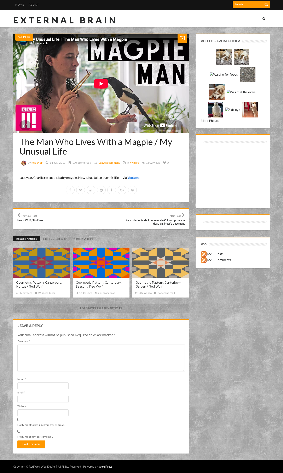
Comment (23, 341)
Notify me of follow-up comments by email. (41, 424)
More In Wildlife (83, 238)
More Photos (210, 120)
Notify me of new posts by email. (35, 436)
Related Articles (26, 238)
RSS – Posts (215, 254)
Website (22, 406)
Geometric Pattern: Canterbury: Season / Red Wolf (99, 284)
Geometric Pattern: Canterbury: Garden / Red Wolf (158, 284)
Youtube (133, 177)
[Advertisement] (217, 159)
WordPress (105, 466)
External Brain (65, 20)
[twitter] (80, 190)
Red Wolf (37, 162)
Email (21, 392)
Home (19, 4)
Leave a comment (109, 162)
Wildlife (24, 37)
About (34, 4)
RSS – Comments (219, 260)
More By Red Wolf (55, 238)
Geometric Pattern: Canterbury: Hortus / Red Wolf (39, 284)
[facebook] (70, 190)
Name (21, 379)
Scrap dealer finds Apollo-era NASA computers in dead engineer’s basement (155, 219)
